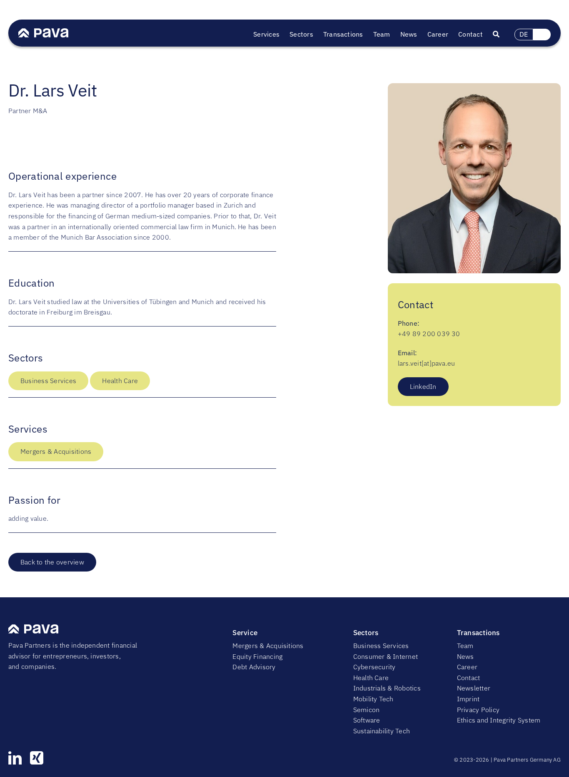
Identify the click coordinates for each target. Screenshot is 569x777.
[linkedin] (15, 758)
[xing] (36, 758)
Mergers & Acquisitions (55, 451)
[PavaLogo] (43, 31)
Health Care (120, 380)
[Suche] (501, 34)
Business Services (48, 380)
